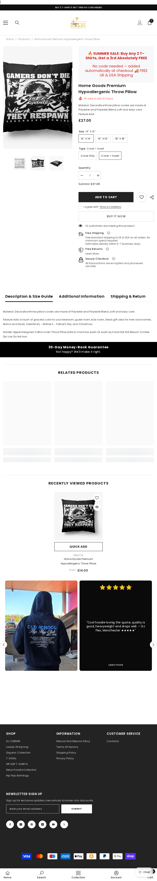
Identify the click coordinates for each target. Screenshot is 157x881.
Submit (76, 808)
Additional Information (81, 296)
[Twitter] (64, 824)
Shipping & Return (128, 296)
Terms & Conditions (110, 206)
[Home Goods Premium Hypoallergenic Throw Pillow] (78, 516)
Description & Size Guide (29, 296)
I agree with (91, 207)
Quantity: (84, 168)
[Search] (17, 22)
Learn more (116, 665)
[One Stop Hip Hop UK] (41, 626)
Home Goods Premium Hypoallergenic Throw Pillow (78, 561)
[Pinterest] (32, 824)
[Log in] (140, 22)
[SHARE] (150, 197)
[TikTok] (42, 824)
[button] (3, 644)
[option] (37, 97)
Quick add (78, 547)
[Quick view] (97, 507)
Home (10, 39)
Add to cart (106, 197)
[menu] (5, 22)
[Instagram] (21, 824)
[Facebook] (10, 824)
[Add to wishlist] (97, 497)
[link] (142, 197)
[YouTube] (53, 824)
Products (24, 39)
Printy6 (79, 555)
